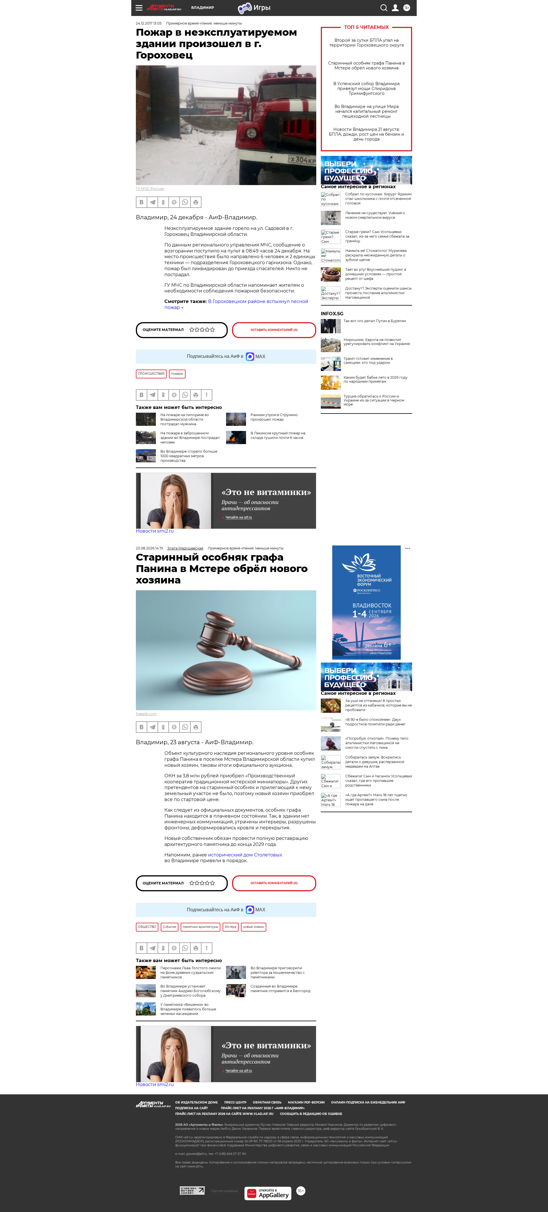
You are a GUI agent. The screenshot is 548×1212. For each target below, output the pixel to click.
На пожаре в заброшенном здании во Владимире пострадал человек (190, 437)
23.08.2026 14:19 (149, 548)
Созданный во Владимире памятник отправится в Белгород (281, 988)
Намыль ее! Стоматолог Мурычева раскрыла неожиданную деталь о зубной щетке (376, 255)
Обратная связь (267, 1102)
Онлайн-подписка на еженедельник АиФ (368, 1102)
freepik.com (146, 714)
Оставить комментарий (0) (274, 330)
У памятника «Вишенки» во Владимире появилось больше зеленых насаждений (188, 1009)
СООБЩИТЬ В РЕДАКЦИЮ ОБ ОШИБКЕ (311, 1114)
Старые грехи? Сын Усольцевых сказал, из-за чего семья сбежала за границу (377, 236)
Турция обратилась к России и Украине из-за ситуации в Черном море (374, 400)
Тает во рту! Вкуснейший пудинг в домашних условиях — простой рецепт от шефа (375, 274)
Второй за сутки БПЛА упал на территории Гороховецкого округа (366, 43)
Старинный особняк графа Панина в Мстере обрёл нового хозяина (366, 66)
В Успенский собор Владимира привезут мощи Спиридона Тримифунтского (366, 88)
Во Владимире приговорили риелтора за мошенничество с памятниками (278, 972)
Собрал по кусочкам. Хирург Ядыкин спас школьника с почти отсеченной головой (378, 198)
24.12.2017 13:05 (149, 23)
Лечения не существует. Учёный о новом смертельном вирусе (375, 215)
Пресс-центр (235, 1102)
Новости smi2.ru (155, 531)
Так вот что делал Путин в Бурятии (375, 321)
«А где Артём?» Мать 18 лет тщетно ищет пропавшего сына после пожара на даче (376, 799)
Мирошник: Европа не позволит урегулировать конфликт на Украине (377, 342)
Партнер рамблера (224, 1191)
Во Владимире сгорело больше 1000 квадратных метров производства (188, 456)
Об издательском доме (196, 1102)
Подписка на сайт (191, 1108)
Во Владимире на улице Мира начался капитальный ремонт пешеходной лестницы (367, 111)
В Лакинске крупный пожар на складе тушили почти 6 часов (278, 435)
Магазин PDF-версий (306, 1102)
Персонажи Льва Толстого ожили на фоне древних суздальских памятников (190, 972)
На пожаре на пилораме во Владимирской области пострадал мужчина (184, 419)
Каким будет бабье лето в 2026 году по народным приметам (376, 380)
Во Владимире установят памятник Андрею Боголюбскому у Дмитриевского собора (190, 991)
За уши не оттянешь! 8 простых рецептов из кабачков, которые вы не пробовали (378, 705)
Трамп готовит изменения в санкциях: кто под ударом (368, 361)
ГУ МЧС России (150, 188)
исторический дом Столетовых (245, 855)
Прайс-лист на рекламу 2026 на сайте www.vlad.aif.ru (224, 1114)
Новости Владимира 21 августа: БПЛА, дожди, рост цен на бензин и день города (366, 134)
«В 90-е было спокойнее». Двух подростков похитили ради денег (375, 721)
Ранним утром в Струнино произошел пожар (274, 417)
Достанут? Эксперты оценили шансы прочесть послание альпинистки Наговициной (378, 293)
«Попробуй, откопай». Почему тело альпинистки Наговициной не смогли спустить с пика (376, 743)
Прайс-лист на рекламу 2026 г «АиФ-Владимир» (263, 1108)
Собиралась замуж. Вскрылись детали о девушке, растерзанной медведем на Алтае (374, 761)
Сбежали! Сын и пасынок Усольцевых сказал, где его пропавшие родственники (378, 780)
